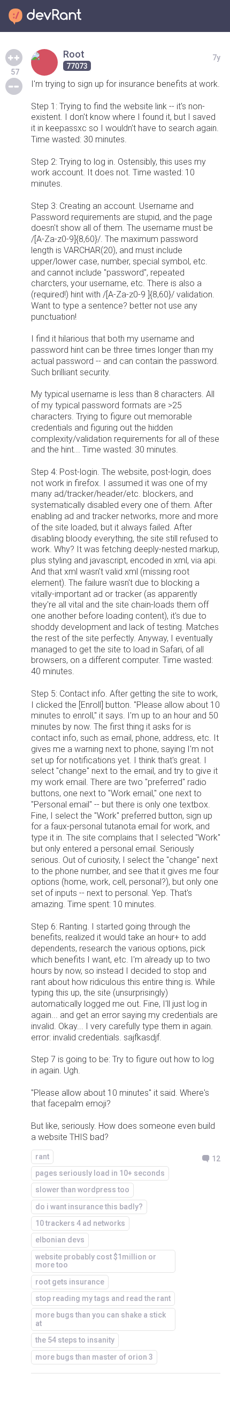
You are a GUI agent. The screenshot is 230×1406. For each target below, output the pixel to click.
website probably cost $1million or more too (95, 1261)
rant (42, 1156)
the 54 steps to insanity (74, 1340)
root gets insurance (69, 1282)
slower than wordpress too (82, 1189)
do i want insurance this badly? (89, 1206)
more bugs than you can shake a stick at (100, 1319)
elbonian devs (60, 1239)
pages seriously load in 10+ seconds (100, 1173)
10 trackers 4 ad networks (80, 1223)
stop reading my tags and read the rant (103, 1298)
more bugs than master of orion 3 (94, 1357)
